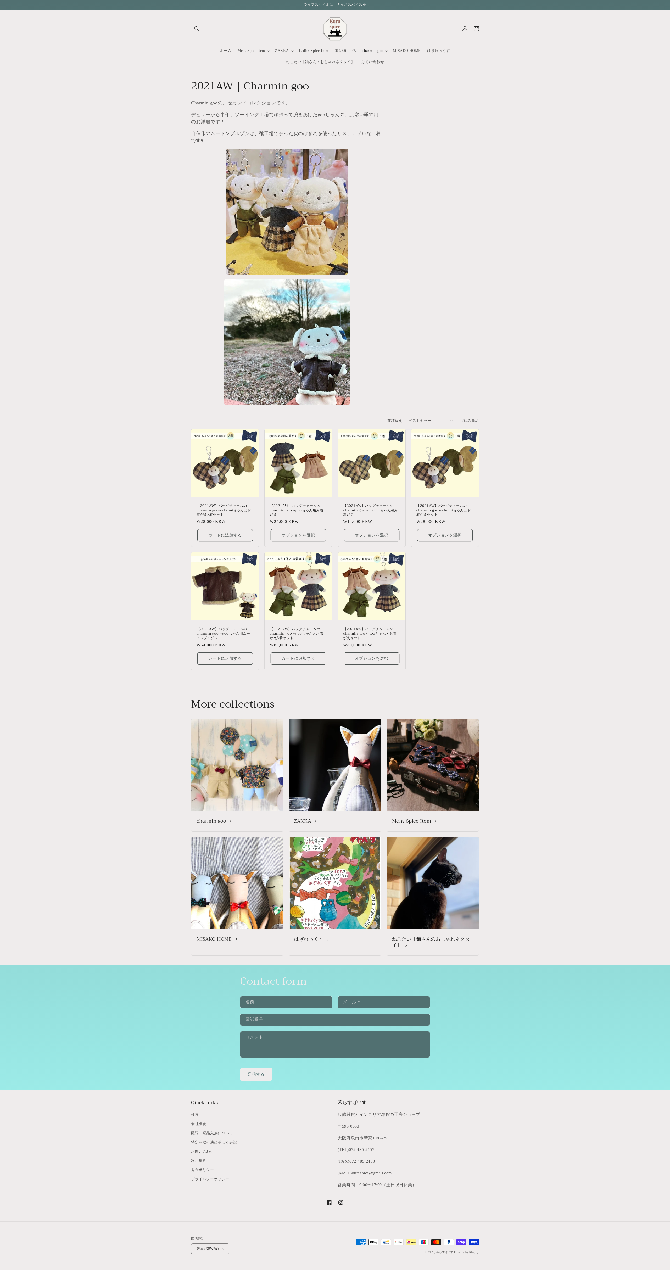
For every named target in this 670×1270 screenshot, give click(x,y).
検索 (195, 1115)
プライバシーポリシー (210, 1179)
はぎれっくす (308, 939)
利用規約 (198, 1161)
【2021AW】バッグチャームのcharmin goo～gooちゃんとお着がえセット (370, 633)
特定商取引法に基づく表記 (214, 1142)
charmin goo (211, 821)
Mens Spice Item (411, 821)
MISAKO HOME (214, 939)
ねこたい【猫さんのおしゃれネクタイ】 (431, 942)
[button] (197, 29)
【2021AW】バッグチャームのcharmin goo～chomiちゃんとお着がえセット (443, 510)
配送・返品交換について (212, 1133)
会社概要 (198, 1124)
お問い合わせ (202, 1152)
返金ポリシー (202, 1170)
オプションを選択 (298, 535)
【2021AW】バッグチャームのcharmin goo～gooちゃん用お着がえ (296, 510)
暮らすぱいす (444, 1252)
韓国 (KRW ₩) (208, 1249)
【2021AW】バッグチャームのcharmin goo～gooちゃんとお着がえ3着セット (296, 633)
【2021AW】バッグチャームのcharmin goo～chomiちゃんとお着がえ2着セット (224, 510)
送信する (256, 1074)
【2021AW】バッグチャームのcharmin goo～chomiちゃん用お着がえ (370, 510)
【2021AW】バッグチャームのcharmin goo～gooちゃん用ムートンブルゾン (223, 633)
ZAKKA (302, 821)
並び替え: (395, 421)
